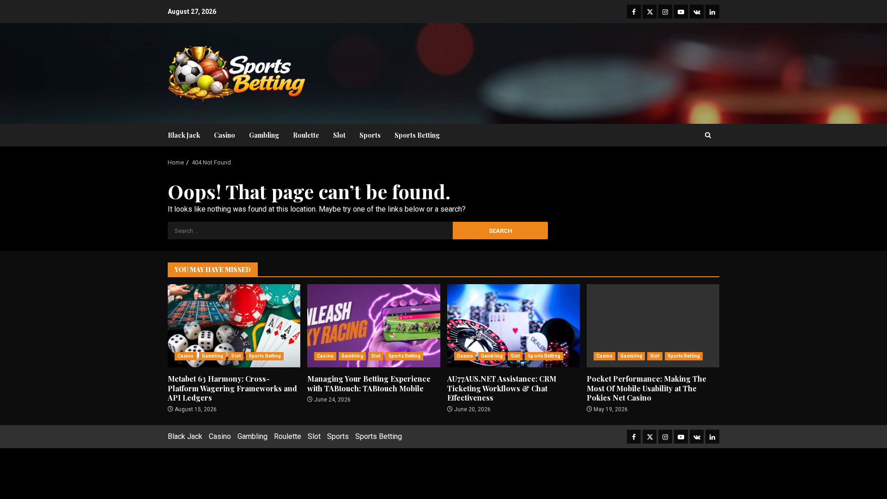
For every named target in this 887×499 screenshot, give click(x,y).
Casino (224, 135)
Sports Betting (417, 135)
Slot (339, 135)
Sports (370, 135)
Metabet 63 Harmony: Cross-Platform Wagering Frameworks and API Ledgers (234, 325)
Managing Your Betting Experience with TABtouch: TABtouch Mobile (373, 325)
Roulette (306, 135)
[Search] (708, 135)
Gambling (264, 135)
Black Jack (184, 135)
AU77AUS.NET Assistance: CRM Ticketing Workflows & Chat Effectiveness (513, 325)
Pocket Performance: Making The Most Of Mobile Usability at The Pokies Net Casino (653, 325)
